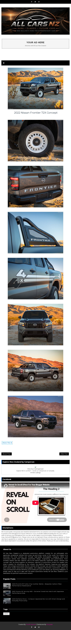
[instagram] (38, 1)
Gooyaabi (50, 624)
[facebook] (31, 1)
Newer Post (6, 454)
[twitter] (35, 1)
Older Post (64, 454)
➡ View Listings (35, 472)
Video (6, 613)
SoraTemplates (31, 624)
